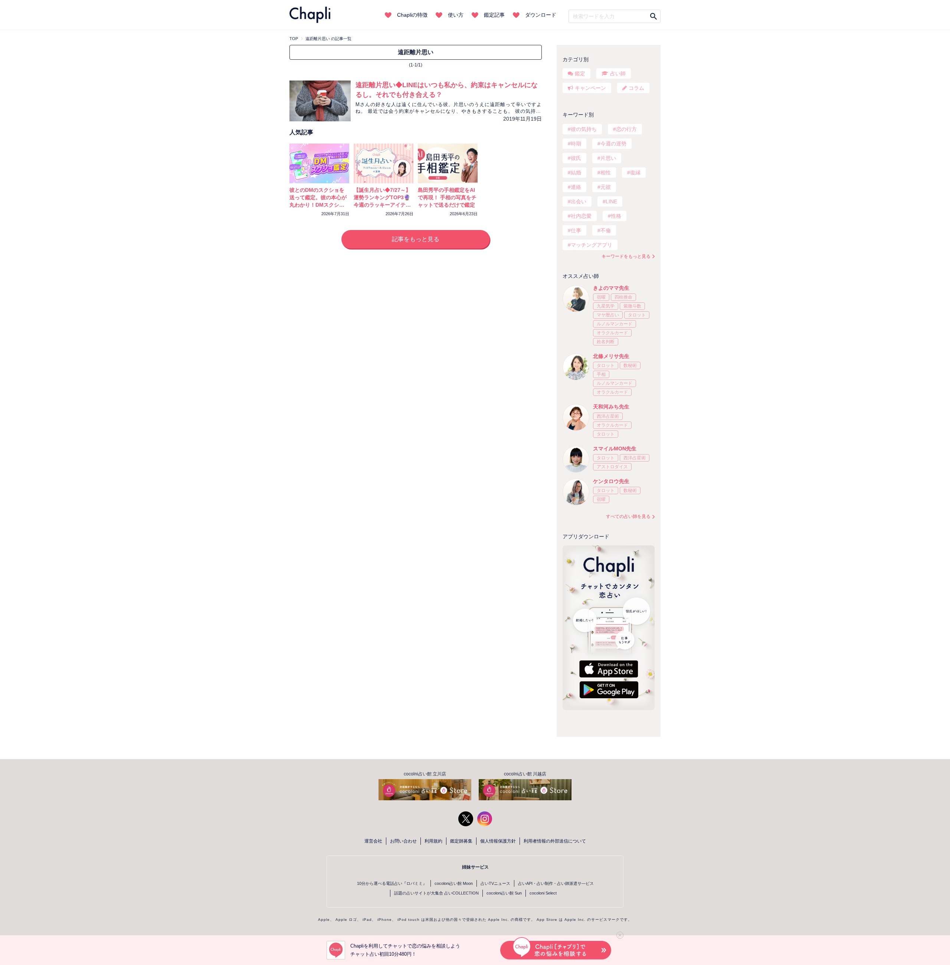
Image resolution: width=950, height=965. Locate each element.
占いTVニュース (495, 883)
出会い (578, 201)
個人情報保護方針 (498, 841)
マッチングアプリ (591, 245)
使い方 (455, 15)
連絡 (576, 187)
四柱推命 (623, 297)
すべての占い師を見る (628, 516)
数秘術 (630, 365)
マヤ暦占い (608, 315)
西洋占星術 (608, 416)
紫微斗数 (632, 306)
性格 (616, 216)
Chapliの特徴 (412, 15)
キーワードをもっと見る (626, 256)
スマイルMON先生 (614, 449)
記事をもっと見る (415, 239)
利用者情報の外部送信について (555, 841)
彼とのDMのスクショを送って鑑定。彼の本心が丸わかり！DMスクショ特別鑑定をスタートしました (318, 205)
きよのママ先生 (611, 288)
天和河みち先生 (611, 407)
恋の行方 (626, 129)
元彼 (605, 187)
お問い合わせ (403, 841)
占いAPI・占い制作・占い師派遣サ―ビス (556, 883)
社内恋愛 (581, 216)
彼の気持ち (584, 129)
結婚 (576, 172)
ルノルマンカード (614, 323)
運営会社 (373, 841)
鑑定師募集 (461, 841)
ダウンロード (540, 15)
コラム (636, 88)
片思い (608, 158)
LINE (611, 201)
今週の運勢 (613, 144)
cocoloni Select (543, 893)
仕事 (576, 230)
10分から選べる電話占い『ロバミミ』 (392, 883)
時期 (576, 144)
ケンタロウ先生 (611, 481)
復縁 (635, 172)
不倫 (605, 230)
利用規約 (433, 841)
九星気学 (606, 306)
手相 (601, 374)
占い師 (618, 73)
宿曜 (601, 297)
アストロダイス (612, 466)
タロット (637, 315)
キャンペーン (590, 88)
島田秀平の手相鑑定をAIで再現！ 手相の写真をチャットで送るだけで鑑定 (447, 197)
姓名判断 (606, 341)
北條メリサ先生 (611, 356)
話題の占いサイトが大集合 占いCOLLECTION (436, 893)
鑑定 (580, 73)
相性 (605, 172)
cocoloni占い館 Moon (454, 883)
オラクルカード (612, 332)
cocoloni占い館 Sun (504, 893)
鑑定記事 (494, 15)
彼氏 (576, 158)
